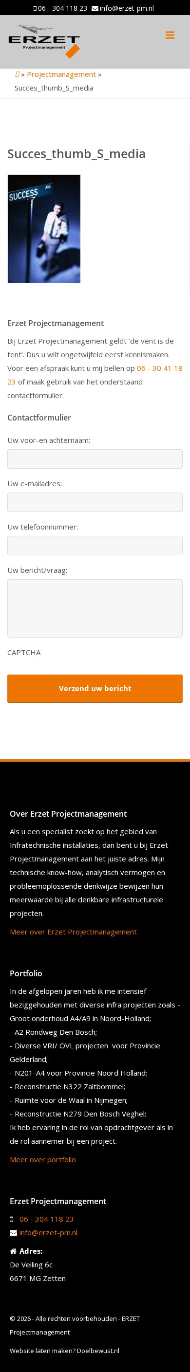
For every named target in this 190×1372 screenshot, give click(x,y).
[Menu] (170, 35)
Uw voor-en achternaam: (48, 440)
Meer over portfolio (43, 1159)
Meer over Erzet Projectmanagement (73, 931)
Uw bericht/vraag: (37, 570)
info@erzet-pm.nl (127, 8)
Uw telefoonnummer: (42, 526)
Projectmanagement (61, 74)
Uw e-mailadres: (34, 483)
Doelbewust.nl (98, 1350)
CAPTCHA (23, 652)
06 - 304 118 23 (62, 8)
